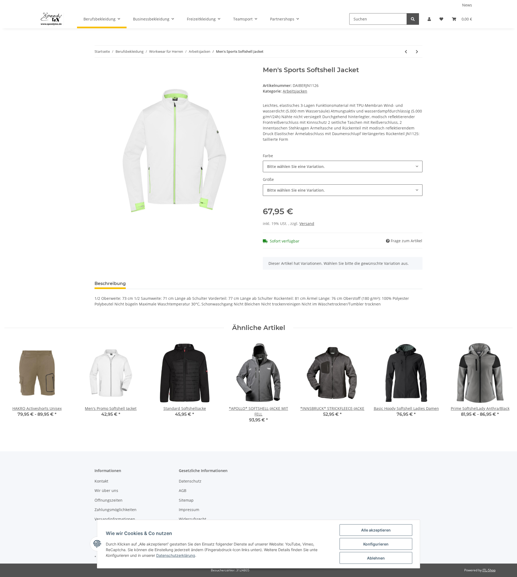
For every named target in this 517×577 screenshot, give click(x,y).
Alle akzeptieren (376, 530)
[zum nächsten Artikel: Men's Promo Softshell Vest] (416, 51)
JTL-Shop (489, 570)
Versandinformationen (115, 519)
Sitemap (186, 500)
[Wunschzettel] (441, 19)
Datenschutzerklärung (175, 555)
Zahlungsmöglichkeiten (116, 509)
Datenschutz (190, 481)
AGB (182, 490)
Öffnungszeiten (109, 500)
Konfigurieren (376, 544)
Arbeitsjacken (295, 91)
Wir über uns (106, 490)
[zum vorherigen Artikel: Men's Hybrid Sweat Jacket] (405, 51)
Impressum (189, 509)
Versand (306, 223)
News (467, 5)
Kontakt (101, 481)
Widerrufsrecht (192, 519)
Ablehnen (376, 558)
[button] (429, 19)
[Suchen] (413, 19)
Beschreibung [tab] (110, 283)
